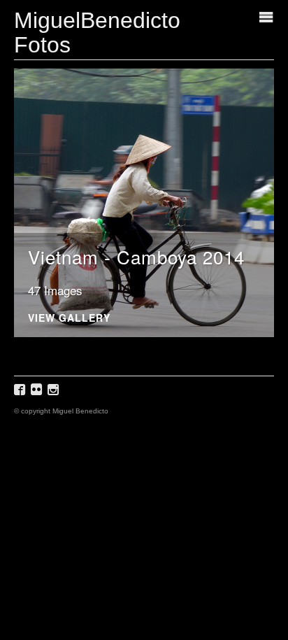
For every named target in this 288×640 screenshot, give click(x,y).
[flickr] (38, 394)
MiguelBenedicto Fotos (97, 32)
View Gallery (69, 319)
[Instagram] (55, 394)
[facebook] (21, 394)
